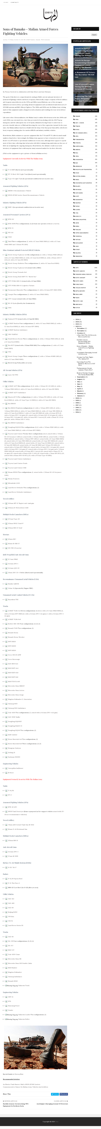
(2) (30, 224)
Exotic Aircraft (80, 277)
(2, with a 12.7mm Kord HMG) (49, 263)
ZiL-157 (10, 945)
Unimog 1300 (12, 704)
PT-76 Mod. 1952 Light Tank (18, 174)
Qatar (77, 223)
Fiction (77, 307)
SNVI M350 (12, 650)
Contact (15, 2)
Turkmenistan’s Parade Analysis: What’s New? (85, 369)
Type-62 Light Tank (15, 179)
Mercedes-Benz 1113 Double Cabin (20, 963)
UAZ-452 (11, 899)
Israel (77, 179)
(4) (39, 624)
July (78, 382)
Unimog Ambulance (15, 977)
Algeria (77, 209)
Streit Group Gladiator (16, 263)
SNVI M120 (12, 641)
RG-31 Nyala (12, 303)
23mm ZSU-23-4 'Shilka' (16, 572)
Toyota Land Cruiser (15, 434)
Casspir (10, 294)
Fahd (9, 241)
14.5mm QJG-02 (13, 568)
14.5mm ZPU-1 (13, 564)
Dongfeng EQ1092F (15, 721)
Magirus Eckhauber (15, 972)
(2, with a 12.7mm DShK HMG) (37, 241)
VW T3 (10, 921)
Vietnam (77, 239)
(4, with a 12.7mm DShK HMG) (29, 411)
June (79, 384)
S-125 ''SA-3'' (12, 867)
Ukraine (77, 116)
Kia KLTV (11, 345)
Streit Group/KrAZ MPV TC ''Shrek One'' (22, 277)
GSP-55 (10, 997)
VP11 (9, 308)
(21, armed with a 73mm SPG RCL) (49, 453)
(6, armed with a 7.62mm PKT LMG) (25, 439)
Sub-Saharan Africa (81, 133)
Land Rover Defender (15, 488)
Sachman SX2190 (14, 757)
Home (6, 2)
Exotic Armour (80, 271)
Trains (77, 297)
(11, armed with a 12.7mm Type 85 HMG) (37, 443)
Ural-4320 (11, 712)
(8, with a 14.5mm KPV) (51, 413)
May (79, 386)
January (80, 396)
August (80, 379)
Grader (10, 1010)
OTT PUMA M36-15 (15, 281)
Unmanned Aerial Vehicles (83, 274)
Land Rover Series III (15, 925)
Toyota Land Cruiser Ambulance (19, 459)
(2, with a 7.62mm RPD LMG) (43, 408)
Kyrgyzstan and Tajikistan (83, 183)
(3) (39, 611)
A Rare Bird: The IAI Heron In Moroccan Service (86, 336)
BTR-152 (11, 219)
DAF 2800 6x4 (13, 664)
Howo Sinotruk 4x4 (15, 739)
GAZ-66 (11, 937)
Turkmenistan (79, 139)
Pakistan (78, 203)
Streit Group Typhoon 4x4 (17, 255)
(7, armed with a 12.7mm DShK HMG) (51, 439)
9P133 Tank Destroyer (16, 811)
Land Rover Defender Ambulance (19, 492)
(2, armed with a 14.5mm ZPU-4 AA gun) (43, 712)
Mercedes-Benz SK (14, 959)
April (79, 389)
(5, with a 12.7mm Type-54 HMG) (24, 400)
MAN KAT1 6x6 (13, 673)
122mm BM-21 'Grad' (15, 528)
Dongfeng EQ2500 (14, 427)
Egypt (77, 196)
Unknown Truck (23, 985)
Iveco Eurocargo (14, 659)
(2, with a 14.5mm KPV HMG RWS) (49, 290)
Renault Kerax (13, 633)
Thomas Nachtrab (10, 92)
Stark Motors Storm (15, 339)
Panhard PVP (12, 319)
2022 (77, 324)
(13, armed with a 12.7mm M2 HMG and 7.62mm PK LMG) (37, 445)
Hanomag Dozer (14, 1006)
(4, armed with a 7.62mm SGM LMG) (34, 437)
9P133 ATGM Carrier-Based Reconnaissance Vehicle (26, 195)
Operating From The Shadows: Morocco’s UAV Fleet (86, 363)
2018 (77, 403)
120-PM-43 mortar (14, 548)
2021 (77, 326)
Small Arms (78, 294)
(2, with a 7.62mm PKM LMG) (50, 255)
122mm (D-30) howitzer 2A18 (18, 508)
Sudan (77, 173)
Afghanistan (79, 159)
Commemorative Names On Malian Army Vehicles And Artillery (25, 1087)
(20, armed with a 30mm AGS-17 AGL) (23, 453)
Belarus (77, 186)
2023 (77, 322)
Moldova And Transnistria (83, 169)
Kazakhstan (79, 199)
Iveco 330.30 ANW (14, 655)
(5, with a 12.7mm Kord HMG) (28, 389)
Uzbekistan (78, 256)
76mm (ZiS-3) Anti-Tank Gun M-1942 (21, 825)
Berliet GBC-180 (14, 624)
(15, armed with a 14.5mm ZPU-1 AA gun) (42, 447)
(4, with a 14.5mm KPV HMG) (29, 326)
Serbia (77, 226)
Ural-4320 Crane (14, 954)
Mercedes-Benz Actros (16, 690)
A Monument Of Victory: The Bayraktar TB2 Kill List (85, 74)
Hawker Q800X (13, 584)
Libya (76, 136)
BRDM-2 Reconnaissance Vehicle (19, 191)
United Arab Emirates (81, 233)
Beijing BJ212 (12, 912)
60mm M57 (12, 539)
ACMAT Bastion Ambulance (17, 330)
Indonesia (78, 189)
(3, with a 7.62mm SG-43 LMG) (43, 386)
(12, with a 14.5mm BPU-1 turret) (32, 417)
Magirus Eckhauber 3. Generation (20, 699)
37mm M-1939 (13, 856)
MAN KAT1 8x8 (13, 677)
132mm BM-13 (13, 840)
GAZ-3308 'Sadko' (14, 717)
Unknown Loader (24, 1015)
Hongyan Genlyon (14, 748)
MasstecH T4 (12, 397)
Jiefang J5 (11, 752)
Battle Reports (80, 291)
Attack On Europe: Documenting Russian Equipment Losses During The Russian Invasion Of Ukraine (84, 53)
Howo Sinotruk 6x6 (15, 744)
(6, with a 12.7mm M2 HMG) (18, 260)
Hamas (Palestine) (80, 219)
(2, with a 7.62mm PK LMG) (40, 397)
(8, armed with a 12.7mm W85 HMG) (17, 441)
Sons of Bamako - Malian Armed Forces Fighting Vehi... (85, 347)
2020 (77, 398)
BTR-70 (10, 228)
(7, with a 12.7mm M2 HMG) (33, 413)
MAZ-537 (11, 950)
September (81, 377)
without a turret (53, 224)
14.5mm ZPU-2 (13, 852)
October (80, 333)
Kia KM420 (12, 403)
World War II (79, 284)
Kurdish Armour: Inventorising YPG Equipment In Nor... (84, 341)
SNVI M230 (12, 646)
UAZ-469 (11, 903)
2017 (77, 405)
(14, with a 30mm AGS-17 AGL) (18, 419)
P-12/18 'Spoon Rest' (15, 879)
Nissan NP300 (13, 472)
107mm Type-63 (14, 519)
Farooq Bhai (19, 1074)
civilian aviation (80, 287)
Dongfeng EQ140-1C (15, 726)
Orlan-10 (11, 588)
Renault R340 (13, 981)
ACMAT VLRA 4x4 (14, 611)
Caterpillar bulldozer (15, 768)
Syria (76, 119)
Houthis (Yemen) (80, 176)
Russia (77, 129)
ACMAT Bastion (30, 39)
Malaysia (78, 253)
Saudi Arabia (79, 193)
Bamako (38, 39)
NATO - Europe (79, 123)
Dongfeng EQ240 (14, 730)
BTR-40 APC (12, 807)
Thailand (78, 229)
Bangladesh (79, 243)
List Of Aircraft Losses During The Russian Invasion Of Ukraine (84, 86)
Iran (76, 163)
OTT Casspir (12, 299)
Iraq (76, 153)
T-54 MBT (11, 170)
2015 (77, 410)
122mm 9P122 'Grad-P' (16, 523)
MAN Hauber (12, 968)
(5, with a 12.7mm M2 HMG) (46, 400)
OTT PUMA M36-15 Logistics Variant (21, 285)
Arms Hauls (78, 304)
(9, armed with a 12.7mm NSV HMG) (42, 441)
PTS (9, 1001)
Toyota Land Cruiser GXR (17, 468)
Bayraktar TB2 (13, 599)
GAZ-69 (11, 908)
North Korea (79, 146)
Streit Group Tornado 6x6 (17, 272)
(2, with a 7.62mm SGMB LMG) (49, 356)
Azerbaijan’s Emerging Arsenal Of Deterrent (87, 353)
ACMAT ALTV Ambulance (17, 393)
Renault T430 (13, 628)
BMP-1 (10, 207)
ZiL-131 (10, 941)
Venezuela (78, 236)
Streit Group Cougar (15, 356)
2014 (77, 412)
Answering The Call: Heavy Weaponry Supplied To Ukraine (83, 98)
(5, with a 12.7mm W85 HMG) (50, 411)
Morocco (78, 216)
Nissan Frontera (13, 479)
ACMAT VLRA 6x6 (14, 619)
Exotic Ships (79, 281)
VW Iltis (11, 916)
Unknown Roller (24, 1019)
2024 (77, 319)
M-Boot (11, 773)
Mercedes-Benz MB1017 (16, 686)
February (80, 393)
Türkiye (77, 126)
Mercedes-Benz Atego (16, 695)
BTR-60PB (12, 224)
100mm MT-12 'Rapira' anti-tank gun (21, 503)
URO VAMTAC (13, 334)
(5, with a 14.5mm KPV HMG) (30, 430)
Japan (77, 246)
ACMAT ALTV (13, 386)
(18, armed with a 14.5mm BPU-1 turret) (26, 451)
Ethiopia (78, 143)
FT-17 (10, 795)
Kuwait (77, 249)
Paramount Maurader (15, 290)
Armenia (77, 149)
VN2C (10, 237)
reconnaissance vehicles (17, 814)
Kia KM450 (12, 408)
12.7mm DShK (13, 559)
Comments (46, 39)
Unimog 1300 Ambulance (17, 708)
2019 (77, 400)
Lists (77, 267)
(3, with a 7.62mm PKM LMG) (47, 427)
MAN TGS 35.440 (14, 681)
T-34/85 (11, 790)
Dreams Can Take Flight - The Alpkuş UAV (85, 358)
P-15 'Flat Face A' (14, 883)
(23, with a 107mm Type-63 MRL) (40, 455)
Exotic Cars (79, 301)
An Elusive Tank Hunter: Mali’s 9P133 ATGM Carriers (21, 1084)
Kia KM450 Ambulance (16, 423)
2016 (77, 407)
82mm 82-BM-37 (14, 543)
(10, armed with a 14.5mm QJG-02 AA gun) (40, 415)
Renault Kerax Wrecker (16, 637)
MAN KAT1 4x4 (13, 668)
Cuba (76, 213)
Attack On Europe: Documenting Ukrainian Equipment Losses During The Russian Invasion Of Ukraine (85, 65)
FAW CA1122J (12, 735)
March (79, 391)
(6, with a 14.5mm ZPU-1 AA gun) (34, 614)
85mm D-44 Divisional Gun (17, 829)
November (81, 331)
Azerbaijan (78, 166)
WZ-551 (10, 232)
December (81, 328)
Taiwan (77, 206)
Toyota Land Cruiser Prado (17, 463)
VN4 (9, 352)
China (77, 156)
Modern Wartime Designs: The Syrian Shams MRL (85, 374)
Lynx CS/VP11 (13, 375)
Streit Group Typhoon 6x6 (17, 268)
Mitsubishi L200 (14, 483)
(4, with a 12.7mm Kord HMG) (34, 258)
